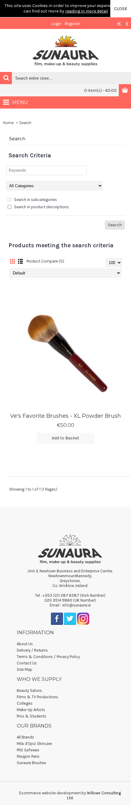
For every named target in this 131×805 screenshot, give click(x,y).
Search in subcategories (35, 199)
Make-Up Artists (31, 709)
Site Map (24, 669)
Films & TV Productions (37, 697)
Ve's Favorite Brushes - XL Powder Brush (65, 416)
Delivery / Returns (32, 650)
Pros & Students (31, 716)
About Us (25, 644)
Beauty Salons (29, 690)
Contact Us (27, 663)
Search (25, 122)
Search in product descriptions (41, 207)
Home (8, 122)
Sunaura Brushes (31, 762)
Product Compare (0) (45, 261)
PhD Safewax (28, 750)
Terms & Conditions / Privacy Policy (48, 656)
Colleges (25, 703)
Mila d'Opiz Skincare (34, 743)
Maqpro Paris (28, 756)
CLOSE (120, 8)
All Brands (25, 737)
